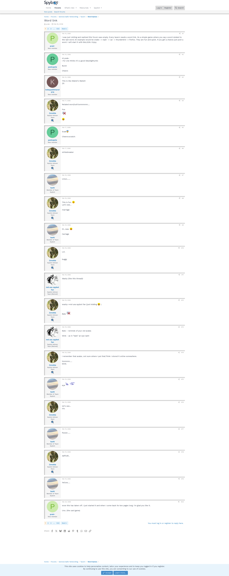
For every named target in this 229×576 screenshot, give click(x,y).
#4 (183, 101)
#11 (183, 275)
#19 (182, 479)
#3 (183, 77)
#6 (183, 148)
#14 (182, 352)
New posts (48, 12)
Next (63, 29)
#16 (182, 402)
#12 (182, 300)
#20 (182, 502)
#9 (183, 225)
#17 (182, 429)
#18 (182, 452)
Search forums (59, 12)
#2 (183, 54)
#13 (182, 327)
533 (58, 29)
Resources (84, 8)
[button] (76, 8)
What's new (69, 8)
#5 (183, 127)
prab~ (48, 24)
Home (48, 8)
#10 (182, 248)
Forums (58, 8)
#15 (182, 379)
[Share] (179, 33)
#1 (183, 33)
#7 (183, 175)
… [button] (54, 29)
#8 (183, 198)
